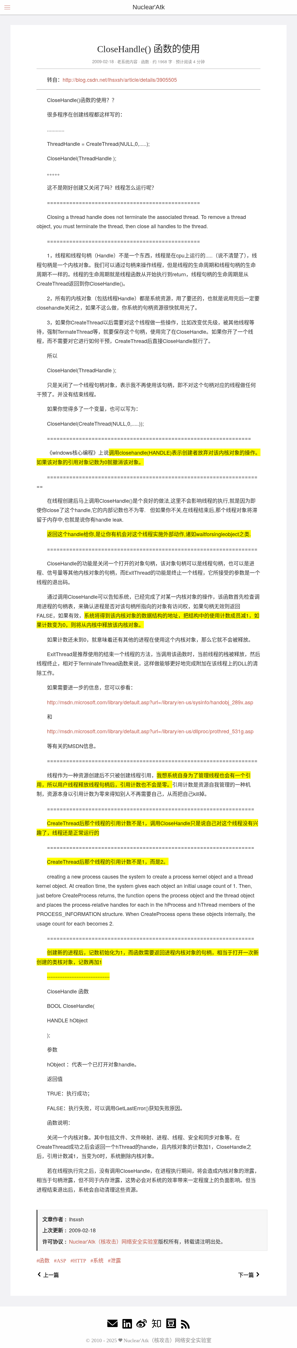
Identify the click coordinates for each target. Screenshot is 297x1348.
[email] (112, 1325)
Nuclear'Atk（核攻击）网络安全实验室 (113, 1241)
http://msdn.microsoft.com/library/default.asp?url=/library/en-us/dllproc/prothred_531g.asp (150, 731)
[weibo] (141, 1325)
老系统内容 (127, 61)
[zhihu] (156, 1325)
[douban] (171, 1325)
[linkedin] (127, 1325)
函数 (145, 61)
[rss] (185, 1325)
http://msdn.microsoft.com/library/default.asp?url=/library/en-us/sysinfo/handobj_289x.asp (150, 702)
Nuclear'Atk (149, 7)
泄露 (116, 1261)
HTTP (79, 1261)
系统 (98, 1261)
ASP (61, 1261)
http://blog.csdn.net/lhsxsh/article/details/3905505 (120, 79)
